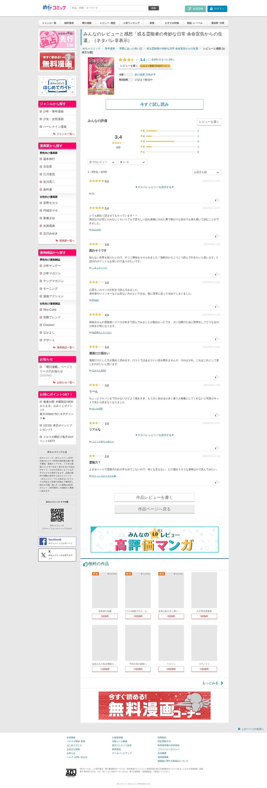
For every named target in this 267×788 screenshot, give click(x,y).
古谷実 (47, 166)
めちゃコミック (91, 48)
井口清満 (140, 74)
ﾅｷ (93, 193)
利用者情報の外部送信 (168, 745)
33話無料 (138, 669)
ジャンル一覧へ (66, 133)
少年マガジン (52, 273)
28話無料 (171, 669)
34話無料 (204, 669)
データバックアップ (122, 753)
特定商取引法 (164, 741)
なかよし (49, 332)
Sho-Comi (49, 309)
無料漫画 (69, 23)
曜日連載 (87, 23)
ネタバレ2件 (166, 59)
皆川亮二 (49, 181)
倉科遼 (47, 189)
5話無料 (105, 616)
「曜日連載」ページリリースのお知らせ (56, 371)
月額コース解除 (119, 741)
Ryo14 (95, 300)
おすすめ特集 (172, 23)
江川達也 (49, 174)
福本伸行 (49, 159)
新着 (152, 23)
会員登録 (71, 737)
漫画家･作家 (217, 23)
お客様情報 (117, 737)
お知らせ (71, 753)
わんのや (96, 229)
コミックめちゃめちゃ (103, 441)
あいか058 (97, 408)
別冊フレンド (52, 317)
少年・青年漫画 (53, 111)
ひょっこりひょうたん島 (104, 476)
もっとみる (210, 683)
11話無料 (105, 669)
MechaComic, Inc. (144, 784)
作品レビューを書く (154, 497)
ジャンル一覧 (49, 23)
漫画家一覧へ (67, 240)
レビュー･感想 (107, 23)
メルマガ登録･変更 (76, 741)
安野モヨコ (50, 202)
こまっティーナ (99, 268)
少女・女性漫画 (53, 119)
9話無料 (204, 616)
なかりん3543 (99, 370)
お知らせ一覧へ (66, 382)
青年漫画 (110, 48)
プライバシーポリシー (168, 749)
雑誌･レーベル (195, 23)
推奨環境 (116, 749)
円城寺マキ (50, 210)
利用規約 (162, 737)
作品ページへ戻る (154, 509)
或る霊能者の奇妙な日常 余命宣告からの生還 (172, 48)
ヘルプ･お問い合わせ (77, 757)
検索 (153, 8)
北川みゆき (50, 233)
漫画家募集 (163, 757)
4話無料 (171, 616)
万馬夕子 (150, 74)
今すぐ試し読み (154, 104)
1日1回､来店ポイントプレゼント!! (56, 427)
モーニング (50, 288)
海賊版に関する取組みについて (173, 761)
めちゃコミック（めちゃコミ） (127, 784)
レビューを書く (209, 121)
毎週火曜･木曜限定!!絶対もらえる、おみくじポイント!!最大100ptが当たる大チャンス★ (57, 410)
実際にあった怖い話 (130, 48)
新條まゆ (49, 218)
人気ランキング (131, 23)
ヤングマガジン (53, 281)
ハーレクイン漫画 (54, 126)
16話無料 (138, 616)
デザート (49, 340)
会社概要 (162, 753)
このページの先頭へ (252, 729)
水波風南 (49, 225)
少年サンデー (52, 265)
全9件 (154, 59)
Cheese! (48, 324)
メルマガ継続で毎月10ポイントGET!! (56, 438)
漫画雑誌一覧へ (66, 347)
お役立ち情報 (73, 749)
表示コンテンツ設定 (122, 745)
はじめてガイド (74, 745)
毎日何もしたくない (102, 332)
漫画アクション (53, 296)
